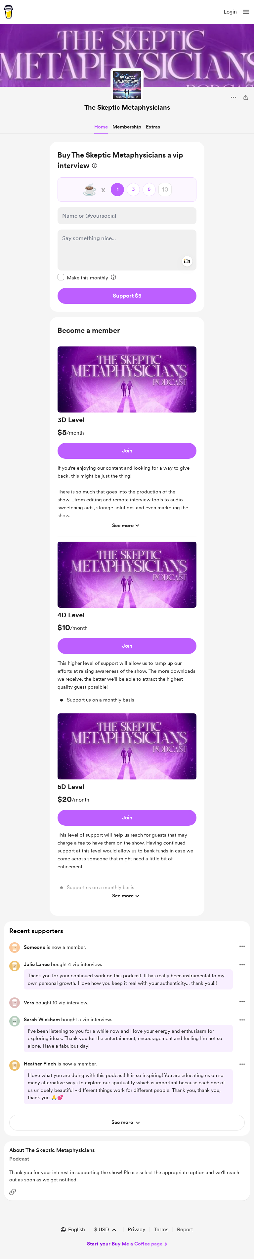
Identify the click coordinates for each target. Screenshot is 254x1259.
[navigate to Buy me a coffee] (8, 11)
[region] (127, 227)
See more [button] (123, 525)
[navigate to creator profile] (127, 84)
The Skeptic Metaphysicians (127, 107)
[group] (127, 441)
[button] (246, 12)
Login (230, 12)
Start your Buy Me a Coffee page (124, 1244)
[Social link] (12, 1192)
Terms (161, 1229)
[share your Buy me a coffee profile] (246, 97)
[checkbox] (83, 277)
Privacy (136, 1229)
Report (185, 1229)
